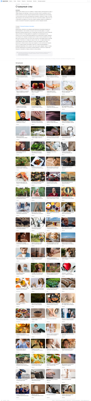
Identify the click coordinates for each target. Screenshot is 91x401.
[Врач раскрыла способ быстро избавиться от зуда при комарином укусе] (68, 361)
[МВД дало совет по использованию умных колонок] (38, 391)
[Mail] (1, 1)
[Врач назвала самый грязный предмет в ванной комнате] (38, 255)
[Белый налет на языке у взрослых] (23, 300)
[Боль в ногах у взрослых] (68, 376)
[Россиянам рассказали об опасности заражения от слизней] (23, 331)
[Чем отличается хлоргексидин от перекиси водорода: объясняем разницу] (38, 285)
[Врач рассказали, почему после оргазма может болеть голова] (53, 164)
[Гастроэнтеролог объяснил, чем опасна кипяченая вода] (68, 133)
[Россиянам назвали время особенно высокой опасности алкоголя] (53, 224)
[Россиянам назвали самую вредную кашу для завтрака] (53, 179)
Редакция (53, 400)
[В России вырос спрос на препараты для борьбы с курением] (23, 346)
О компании (4, 400)
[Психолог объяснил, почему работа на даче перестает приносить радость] (38, 240)
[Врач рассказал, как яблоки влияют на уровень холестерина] (53, 73)
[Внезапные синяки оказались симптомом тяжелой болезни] (38, 118)
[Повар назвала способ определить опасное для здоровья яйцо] (53, 88)
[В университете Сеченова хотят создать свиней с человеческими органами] (68, 285)
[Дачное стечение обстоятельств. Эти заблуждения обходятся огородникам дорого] (53, 270)
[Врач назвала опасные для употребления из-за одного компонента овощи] (38, 148)
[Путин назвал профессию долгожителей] (23, 148)
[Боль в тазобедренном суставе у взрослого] (68, 331)
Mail (1, 400)
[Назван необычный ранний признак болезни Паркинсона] (38, 194)
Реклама (8, 400)
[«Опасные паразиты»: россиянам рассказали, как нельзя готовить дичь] (53, 133)
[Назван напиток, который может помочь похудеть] (68, 255)
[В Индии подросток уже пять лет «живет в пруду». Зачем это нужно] (38, 133)
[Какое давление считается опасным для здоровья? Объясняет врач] (38, 224)
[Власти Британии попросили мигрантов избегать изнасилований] (68, 179)
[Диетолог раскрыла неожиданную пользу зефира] (23, 133)
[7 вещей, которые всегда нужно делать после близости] (68, 209)
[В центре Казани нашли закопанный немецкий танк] (68, 148)
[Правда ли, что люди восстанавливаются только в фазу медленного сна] (38, 346)
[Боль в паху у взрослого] (38, 331)
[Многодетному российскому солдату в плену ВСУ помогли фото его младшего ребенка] (23, 73)
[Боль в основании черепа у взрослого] (68, 164)
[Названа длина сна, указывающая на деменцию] (68, 73)
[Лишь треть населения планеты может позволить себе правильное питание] (53, 361)
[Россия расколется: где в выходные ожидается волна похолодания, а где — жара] (38, 103)
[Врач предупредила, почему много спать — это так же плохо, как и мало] (68, 103)
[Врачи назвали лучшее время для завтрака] (53, 209)
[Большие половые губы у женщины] (53, 148)
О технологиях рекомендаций (76, 400)
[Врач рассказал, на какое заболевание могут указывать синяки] (38, 209)
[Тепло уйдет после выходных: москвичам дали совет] (23, 376)
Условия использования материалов (61, 400)
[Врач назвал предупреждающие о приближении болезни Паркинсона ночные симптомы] (38, 376)
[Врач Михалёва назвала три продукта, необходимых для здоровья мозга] (23, 179)
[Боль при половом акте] (53, 391)
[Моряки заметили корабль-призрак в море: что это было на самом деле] (68, 240)
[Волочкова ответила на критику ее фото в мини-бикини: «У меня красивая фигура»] (53, 194)
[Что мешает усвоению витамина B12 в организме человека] (38, 179)
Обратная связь (68, 400)
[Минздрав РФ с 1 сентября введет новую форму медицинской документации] (23, 209)
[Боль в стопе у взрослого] (53, 315)
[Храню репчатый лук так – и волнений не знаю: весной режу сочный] (23, 361)
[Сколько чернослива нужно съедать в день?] (38, 315)
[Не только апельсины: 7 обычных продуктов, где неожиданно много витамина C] (23, 285)
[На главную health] (5, 1)
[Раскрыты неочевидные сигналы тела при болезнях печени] (38, 73)
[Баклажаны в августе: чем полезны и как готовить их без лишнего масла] (38, 164)
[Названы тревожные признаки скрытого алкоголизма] (68, 391)
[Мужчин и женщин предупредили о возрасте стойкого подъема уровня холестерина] (68, 315)
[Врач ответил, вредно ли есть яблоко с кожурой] (38, 88)
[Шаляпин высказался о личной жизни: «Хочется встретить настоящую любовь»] (68, 346)
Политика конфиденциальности (85, 400)
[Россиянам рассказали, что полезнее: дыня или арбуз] (38, 361)
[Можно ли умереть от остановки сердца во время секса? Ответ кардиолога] (23, 88)
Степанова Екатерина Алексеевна (27, 26)
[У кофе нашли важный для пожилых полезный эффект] (23, 103)
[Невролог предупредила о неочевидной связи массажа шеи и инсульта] (53, 255)
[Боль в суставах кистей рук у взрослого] (53, 376)
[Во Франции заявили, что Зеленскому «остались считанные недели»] (23, 118)
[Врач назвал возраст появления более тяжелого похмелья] (68, 224)
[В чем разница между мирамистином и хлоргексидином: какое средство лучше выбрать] (23, 270)
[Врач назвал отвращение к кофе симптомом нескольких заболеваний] (23, 255)
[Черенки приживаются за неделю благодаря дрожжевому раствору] (23, 194)
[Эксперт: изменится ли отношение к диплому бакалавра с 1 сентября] (23, 391)
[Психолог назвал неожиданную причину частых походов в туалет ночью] (53, 331)
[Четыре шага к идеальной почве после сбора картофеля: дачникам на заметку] (23, 224)
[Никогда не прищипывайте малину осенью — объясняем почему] (23, 164)
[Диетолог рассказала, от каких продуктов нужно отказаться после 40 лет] (53, 300)
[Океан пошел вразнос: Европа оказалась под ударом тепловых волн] (68, 118)
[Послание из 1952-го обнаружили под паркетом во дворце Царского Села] (53, 103)
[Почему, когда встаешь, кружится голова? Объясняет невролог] (53, 118)
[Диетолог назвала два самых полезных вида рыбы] (68, 88)
